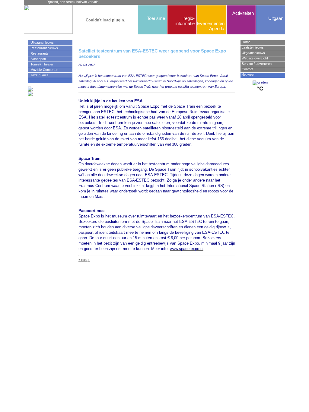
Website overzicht (255, 58)
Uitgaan (275, 18)
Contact (247, 69)
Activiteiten (243, 13)
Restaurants (38, 53)
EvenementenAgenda (210, 26)
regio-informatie (185, 21)
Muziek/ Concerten (43, 69)
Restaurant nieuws (43, 48)
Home (246, 42)
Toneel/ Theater (40, 64)
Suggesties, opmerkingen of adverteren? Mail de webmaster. (156, 270)
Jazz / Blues (38, 75)
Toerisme (156, 18)
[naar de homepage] (37, 19)
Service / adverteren (257, 63)
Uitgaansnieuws (41, 42)
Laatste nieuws (253, 47)
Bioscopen (37, 59)
